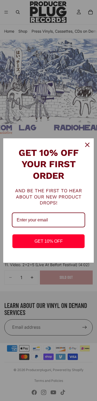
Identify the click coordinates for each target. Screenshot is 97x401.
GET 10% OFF (48, 241)
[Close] (87, 144)
